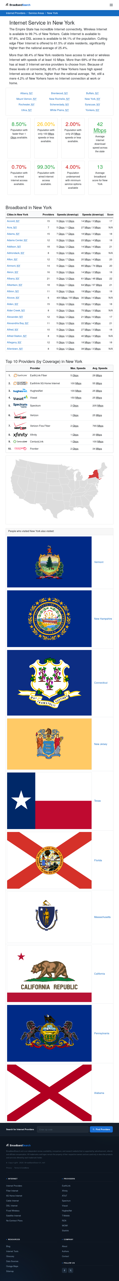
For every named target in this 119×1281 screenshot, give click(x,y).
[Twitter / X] (70, 1270)
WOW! (65, 1225)
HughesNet (67, 1210)
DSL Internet (12, 1205)
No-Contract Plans (14, 1220)
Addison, (14, 246)
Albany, (26, 93)
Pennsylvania (101, 1033)
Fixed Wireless (13, 1210)
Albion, (13, 291)
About (64, 1246)
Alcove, (13, 297)
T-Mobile (66, 1215)
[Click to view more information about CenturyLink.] (20, 441)
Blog (8, 1246)
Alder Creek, (16, 310)
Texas (97, 800)
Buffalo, (92, 93)
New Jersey (100, 744)
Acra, (12, 227)
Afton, (12, 259)
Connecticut (100, 682)
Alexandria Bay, (18, 323)
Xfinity (65, 1190)
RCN (64, 1220)
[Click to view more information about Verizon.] (20, 415)
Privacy (9, 1167)
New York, (92, 99)
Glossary (10, 1256)
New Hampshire (103, 618)
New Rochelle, (59, 99)
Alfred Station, (17, 336)
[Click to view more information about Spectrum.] (20, 406)
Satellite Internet (13, 1215)
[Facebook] (64, 1270)
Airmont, (13, 265)
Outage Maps (12, 1266)
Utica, (26, 110)
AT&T (64, 1195)
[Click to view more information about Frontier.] (20, 448)
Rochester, (27, 104)
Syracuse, (92, 104)
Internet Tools (12, 1251)
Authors (65, 1251)
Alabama (99, 1093)
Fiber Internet (12, 1190)
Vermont (98, 562)
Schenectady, (59, 104)
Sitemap (10, 1271)
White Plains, (59, 110)
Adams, (13, 234)
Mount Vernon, (26, 99)
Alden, (12, 304)
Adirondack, (15, 253)
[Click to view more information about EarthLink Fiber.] (20, 375)
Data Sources (12, 1261)
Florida (98, 860)
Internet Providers (14, 1185)
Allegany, (14, 342)
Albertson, (14, 285)
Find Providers (103, 1129)
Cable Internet (12, 1200)
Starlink (65, 1230)
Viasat (65, 1205)
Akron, (12, 272)
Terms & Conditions (21, 1167)
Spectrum (66, 1200)
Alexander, (15, 317)
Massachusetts (102, 917)
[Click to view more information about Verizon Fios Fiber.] (20, 426)
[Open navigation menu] (111, 5)
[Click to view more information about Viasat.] (20, 397)
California (99, 973)
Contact (65, 1256)
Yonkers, (92, 110)
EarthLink (66, 1185)
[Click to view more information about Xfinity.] (20, 435)
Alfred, (12, 329)
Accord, (13, 221)
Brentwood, (59, 93)
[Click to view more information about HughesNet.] (20, 391)
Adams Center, (17, 240)
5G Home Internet (14, 1195)
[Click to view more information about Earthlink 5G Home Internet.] (20, 383)
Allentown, (15, 348)
